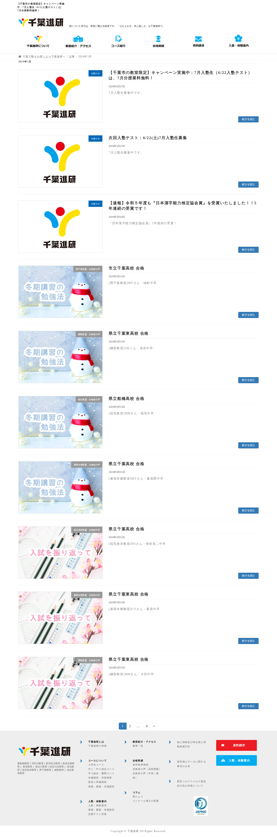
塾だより (138, 796)
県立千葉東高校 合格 (129, 333)
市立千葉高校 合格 (126, 268)
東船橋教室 (23, 763)
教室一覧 (138, 746)
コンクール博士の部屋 (146, 801)
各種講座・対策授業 (100, 777)
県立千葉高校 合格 (126, 464)
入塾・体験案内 (97, 805)
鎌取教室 (59, 770)
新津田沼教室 (53, 763)
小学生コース (96, 764)
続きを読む (248, 119)
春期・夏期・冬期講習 (101, 786)
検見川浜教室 (57, 766)
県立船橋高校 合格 (126, 398)
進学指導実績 (140, 764)
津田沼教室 (37, 763)
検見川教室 (41, 766)
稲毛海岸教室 (29, 770)
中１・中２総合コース (101, 769)
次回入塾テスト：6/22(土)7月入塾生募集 (148, 138)
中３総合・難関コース (101, 773)
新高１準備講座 (97, 782)
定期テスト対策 (97, 814)
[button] (236, 745)
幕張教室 (27, 766)
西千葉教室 (45, 770)
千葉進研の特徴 (97, 746)
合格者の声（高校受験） (147, 769)
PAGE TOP (266, 808)
